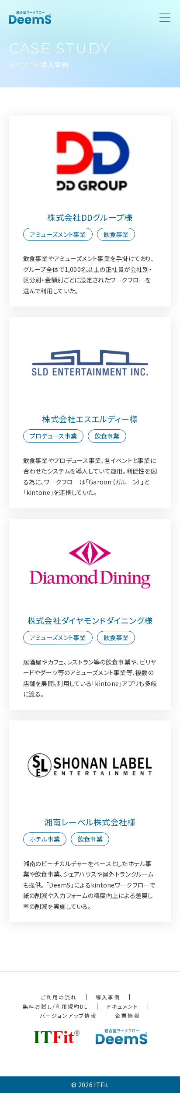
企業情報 (127, 1015)
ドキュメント (122, 1006)
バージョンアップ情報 (68, 1015)
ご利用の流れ (59, 997)
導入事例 (108, 997)
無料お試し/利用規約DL (55, 1006)
